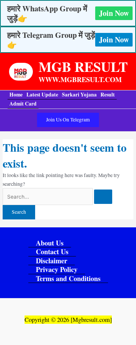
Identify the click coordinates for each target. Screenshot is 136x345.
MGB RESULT (83, 66)
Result (107, 94)
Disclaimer (51, 260)
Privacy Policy (56, 269)
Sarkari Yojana (79, 94)
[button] (68, 120)
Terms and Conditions (68, 278)
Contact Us (52, 251)
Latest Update (42, 94)
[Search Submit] (103, 197)
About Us (49, 243)
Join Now (114, 13)
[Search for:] (57, 196)
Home (16, 94)
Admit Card (23, 103)
